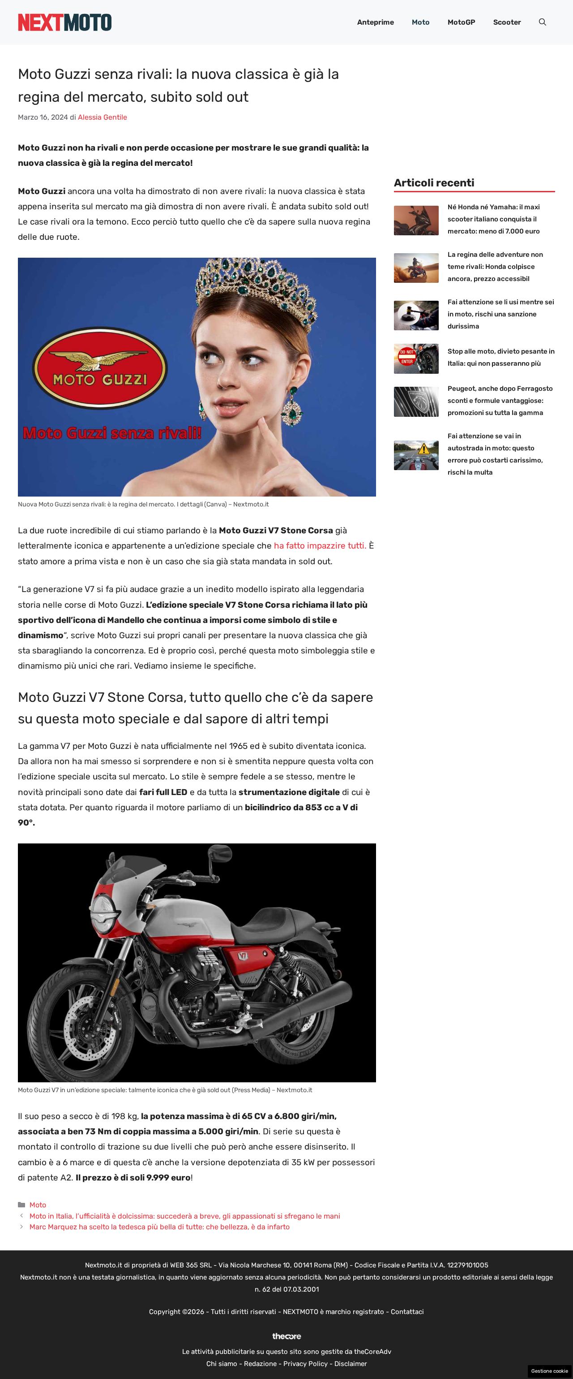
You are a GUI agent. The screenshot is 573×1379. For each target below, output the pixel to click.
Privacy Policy (305, 1364)
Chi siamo (221, 1364)
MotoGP (461, 22)
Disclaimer (350, 1364)
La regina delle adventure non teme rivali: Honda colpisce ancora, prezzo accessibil (495, 267)
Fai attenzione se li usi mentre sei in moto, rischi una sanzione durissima (501, 314)
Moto (421, 22)
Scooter (507, 22)
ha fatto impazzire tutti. (320, 545)
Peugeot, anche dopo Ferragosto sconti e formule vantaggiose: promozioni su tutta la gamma (500, 401)
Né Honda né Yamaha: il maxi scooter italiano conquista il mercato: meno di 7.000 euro (494, 219)
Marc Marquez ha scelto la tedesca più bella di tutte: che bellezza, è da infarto (160, 1227)
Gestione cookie (549, 1371)
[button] (542, 22)
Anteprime (375, 22)
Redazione (260, 1364)
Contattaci (407, 1312)
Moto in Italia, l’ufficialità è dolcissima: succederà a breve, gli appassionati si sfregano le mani (185, 1216)
